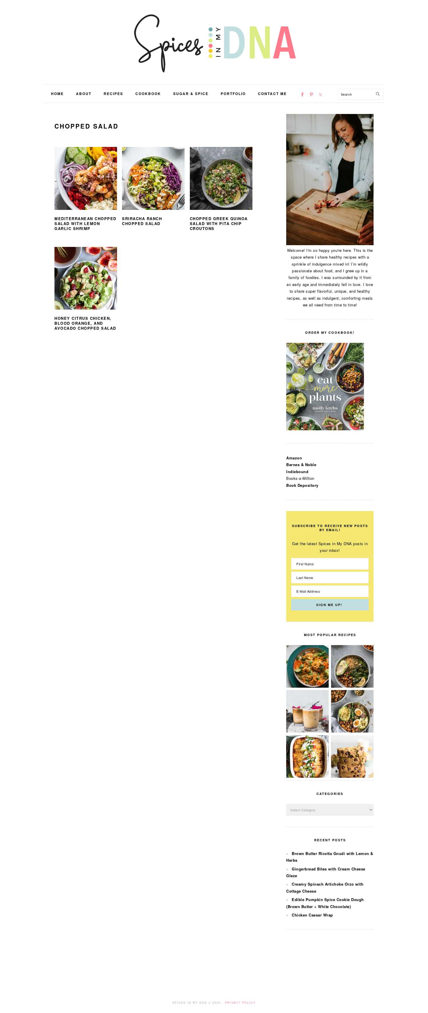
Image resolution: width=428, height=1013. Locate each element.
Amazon (294, 458)
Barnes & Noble (301, 464)
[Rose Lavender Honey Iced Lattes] (307, 731)
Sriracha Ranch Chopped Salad (142, 221)
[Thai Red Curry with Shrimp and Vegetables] (307, 686)
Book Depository (302, 485)
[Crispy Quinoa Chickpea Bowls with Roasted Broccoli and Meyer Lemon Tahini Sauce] (352, 686)
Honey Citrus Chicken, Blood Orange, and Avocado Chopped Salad (85, 323)
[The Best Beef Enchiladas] (307, 776)
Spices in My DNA (214, 42)
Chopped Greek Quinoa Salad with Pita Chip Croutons (219, 223)
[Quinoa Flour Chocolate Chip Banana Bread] (352, 776)
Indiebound (297, 471)
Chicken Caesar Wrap (312, 915)
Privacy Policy (240, 1003)
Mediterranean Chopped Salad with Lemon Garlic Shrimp (85, 223)
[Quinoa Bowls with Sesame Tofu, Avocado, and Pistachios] (352, 731)
